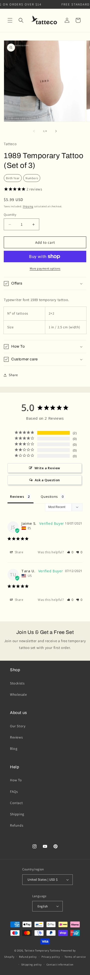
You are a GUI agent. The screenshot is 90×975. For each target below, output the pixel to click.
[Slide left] (34, 131)
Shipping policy (31, 964)
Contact (16, 803)
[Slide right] (56, 131)
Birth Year (13, 178)
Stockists (17, 683)
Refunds (16, 825)
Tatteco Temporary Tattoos (42, 950)
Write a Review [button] (47, 468)
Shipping (28, 206)
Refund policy (28, 956)
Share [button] (13, 375)
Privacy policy (51, 956)
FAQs (14, 791)
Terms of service (75, 956)
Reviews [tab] (17, 496)
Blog (13, 748)
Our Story (17, 726)
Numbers (32, 178)
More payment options (45, 268)
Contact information (60, 964)
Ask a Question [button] (47, 480)
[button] (10, 20)
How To (16, 780)
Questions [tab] (49, 496)
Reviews (16, 737)
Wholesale (18, 694)
